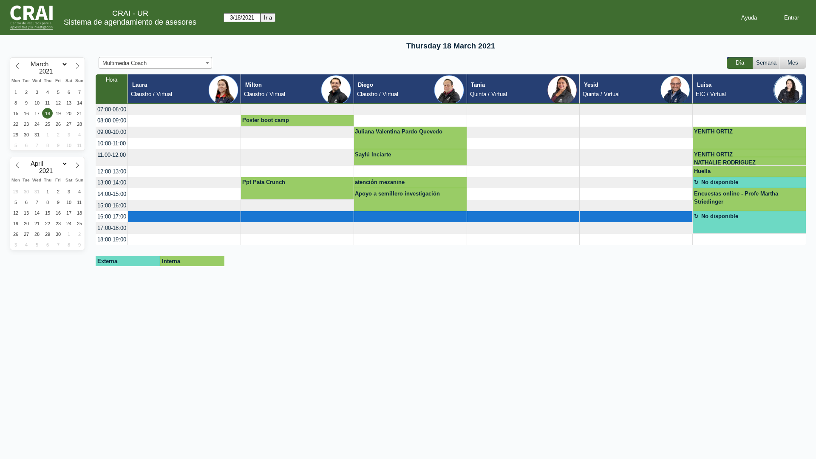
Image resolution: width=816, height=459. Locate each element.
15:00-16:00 (111, 205)
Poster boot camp (265, 120)
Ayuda (749, 17)
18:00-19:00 (111, 239)
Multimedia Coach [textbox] (124, 63)
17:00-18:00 (111, 228)
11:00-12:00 (111, 155)
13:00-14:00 (111, 182)
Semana (766, 63)
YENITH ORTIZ (713, 131)
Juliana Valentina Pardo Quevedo (398, 131)
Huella (702, 171)
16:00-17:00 (111, 216)
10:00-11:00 (111, 143)
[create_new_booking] (184, 109)
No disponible (719, 182)
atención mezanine (380, 182)
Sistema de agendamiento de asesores (130, 22)
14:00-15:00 (111, 194)
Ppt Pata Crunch (263, 182)
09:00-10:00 (111, 132)
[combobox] (155, 63)
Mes (793, 63)
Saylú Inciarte (373, 154)
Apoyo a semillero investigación (397, 193)
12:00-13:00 (111, 171)
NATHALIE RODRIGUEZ (725, 162)
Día (740, 63)
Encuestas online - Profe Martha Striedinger (736, 197)
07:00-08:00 (111, 109)
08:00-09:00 (111, 120)
